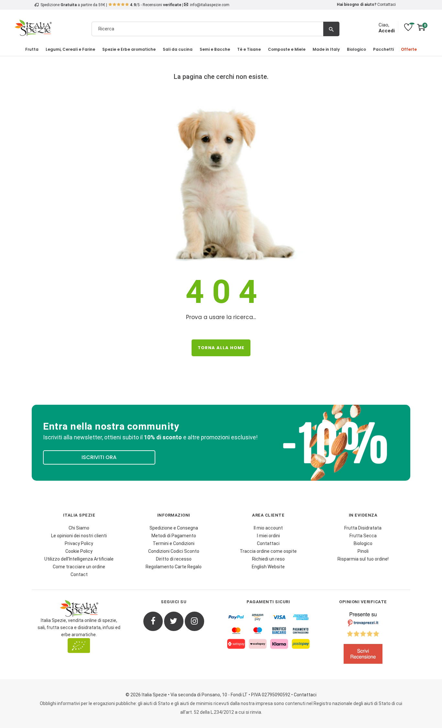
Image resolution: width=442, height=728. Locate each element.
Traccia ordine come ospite (268, 551)
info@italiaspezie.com (209, 5)
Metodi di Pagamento (173, 535)
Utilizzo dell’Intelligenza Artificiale (79, 559)
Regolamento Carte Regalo (174, 566)
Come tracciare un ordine (79, 566)
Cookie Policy (79, 551)
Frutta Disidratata (362, 527)
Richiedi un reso (268, 559)
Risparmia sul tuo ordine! (363, 559)
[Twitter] (174, 621)
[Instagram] (194, 621)
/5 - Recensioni (155, 5)
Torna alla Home (221, 348)
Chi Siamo (79, 527)
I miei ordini (268, 535)
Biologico (363, 543)
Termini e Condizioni (173, 543)
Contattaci (386, 4)
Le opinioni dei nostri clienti (79, 535)
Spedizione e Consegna (173, 527)
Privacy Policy (79, 543)
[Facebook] (153, 621)
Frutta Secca (363, 535)
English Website (268, 566)
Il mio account (268, 527)
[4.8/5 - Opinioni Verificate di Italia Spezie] (363, 639)
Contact (79, 574)
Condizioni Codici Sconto (173, 551)
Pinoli (363, 551)
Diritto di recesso (174, 559)
